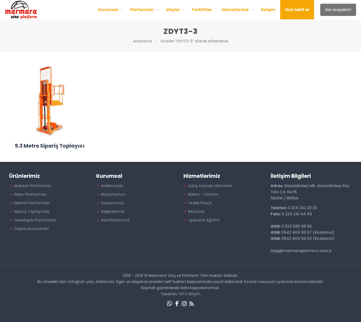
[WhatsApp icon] (169, 303)
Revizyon (196, 211)
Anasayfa (142, 41)
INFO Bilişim (189, 293)
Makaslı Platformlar (33, 185)
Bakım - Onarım (203, 194)
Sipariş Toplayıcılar (32, 211)
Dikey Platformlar (30, 194)
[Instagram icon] (184, 303)
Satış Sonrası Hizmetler (210, 185)
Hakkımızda (112, 185)
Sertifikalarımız (115, 220)
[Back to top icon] (337, 312)
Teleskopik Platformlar (35, 220)
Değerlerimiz (113, 211)
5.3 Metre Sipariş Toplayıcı (49, 145)
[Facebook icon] (177, 303)
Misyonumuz (113, 194)
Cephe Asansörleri (31, 228)
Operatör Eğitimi (204, 220)
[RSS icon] (191, 303)
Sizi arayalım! (338, 9)
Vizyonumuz (112, 203)
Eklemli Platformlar (32, 203)
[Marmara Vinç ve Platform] (21, 9)
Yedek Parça (200, 203)
